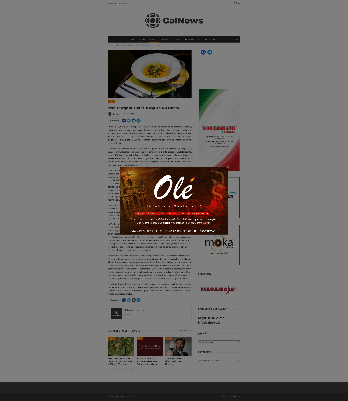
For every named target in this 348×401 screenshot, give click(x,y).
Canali (165, 39)
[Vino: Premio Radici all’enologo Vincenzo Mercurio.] (178, 346)
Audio (178, 39)
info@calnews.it (209, 322)
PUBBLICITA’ (122, 3)
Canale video (194, 39)
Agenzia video (211, 39)
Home (132, 39)
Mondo (142, 39)
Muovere (236, 397)
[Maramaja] (218, 290)
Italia (153, 39)
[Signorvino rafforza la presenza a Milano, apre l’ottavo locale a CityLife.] (150, 346)
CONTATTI (112, 3)
